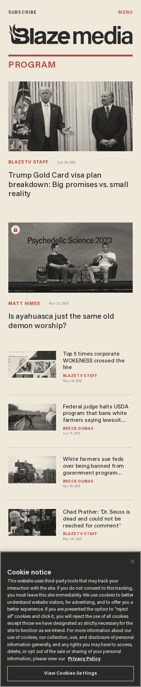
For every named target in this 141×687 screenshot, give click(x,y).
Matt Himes (24, 304)
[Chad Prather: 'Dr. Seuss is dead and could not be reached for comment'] (32, 521)
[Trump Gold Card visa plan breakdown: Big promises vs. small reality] (70, 115)
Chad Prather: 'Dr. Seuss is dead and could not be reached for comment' (96, 519)
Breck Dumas (78, 429)
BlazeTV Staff (28, 162)
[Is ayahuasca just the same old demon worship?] (70, 256)
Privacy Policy (84, 659)
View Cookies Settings (70, 673)
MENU (125, 12)
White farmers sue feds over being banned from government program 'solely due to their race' (93, 466)
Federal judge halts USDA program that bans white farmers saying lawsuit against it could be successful (95, 414)
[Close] (132, 561)
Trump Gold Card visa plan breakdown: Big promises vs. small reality (68, 185)
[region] (70, 619)
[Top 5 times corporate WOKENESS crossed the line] (32, 363)
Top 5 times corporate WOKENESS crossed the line (94, 361)
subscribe (22, 12)
